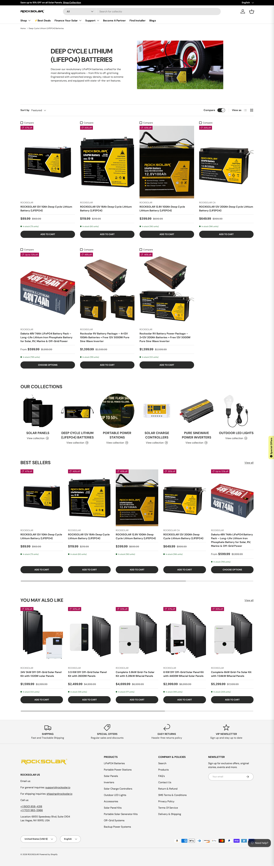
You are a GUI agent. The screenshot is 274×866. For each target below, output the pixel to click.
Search (162, 763)
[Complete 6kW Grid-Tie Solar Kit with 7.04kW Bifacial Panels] (232, 635)
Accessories (111, 801)
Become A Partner (114, 20)
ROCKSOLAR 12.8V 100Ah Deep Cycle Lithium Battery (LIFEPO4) (162, 208)
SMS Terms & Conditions (172, 795)
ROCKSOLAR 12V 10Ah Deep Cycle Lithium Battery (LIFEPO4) (46, 208)
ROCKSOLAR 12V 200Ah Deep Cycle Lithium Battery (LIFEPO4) (226, 208)
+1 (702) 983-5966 (31, 810)
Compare (209, 110)
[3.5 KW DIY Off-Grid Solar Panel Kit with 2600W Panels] (89, 635)
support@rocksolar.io (57, 787)
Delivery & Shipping (169, 814)
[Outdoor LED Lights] (236, 411)
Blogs (152, 20)
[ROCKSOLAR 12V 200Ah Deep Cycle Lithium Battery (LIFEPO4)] (226, 162)
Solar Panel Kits (113, 807)
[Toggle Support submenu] (98, 20)
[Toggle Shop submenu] (29, 20)
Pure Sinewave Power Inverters (196, 435)
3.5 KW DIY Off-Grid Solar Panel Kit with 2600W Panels (87, 674)
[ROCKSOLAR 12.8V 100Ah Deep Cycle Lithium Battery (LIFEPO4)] (167, 162)
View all (249, 462)
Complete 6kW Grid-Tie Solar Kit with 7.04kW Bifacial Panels (231, 674)
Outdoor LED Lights (236, 433)
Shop (23, 20)
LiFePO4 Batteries (114, 763)
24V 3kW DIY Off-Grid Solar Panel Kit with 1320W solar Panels (41, 674)
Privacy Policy (166, 801)
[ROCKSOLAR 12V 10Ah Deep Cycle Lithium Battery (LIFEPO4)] (47, 162)
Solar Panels (37, 433)
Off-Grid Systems (114, 820)
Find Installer (138, 20)
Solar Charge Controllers (157, 435)
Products (163, 769)
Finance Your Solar (66, 20)
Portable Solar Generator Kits (121, 814)
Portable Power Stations (117, 435)
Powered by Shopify (48, 854)
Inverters (109, 782)
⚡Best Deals (42, 20)
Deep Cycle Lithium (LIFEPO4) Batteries (46, 28)
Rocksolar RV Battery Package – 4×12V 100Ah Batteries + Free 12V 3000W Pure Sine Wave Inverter (104, 337)
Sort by (24, 110)
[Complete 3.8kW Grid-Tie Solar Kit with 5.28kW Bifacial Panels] (137, 635)
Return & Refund (167, 788)
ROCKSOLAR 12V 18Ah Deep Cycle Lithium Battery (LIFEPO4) (106, 208)
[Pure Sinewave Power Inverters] (196, 411)
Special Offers (271, 447)
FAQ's (161, 776)
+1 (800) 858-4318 (31, 806)
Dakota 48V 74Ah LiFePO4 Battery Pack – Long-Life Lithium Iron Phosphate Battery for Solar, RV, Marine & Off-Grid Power (46, 337)
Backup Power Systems (117, 826)
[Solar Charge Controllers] (157, 411)
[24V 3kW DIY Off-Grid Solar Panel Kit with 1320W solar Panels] (41, 635)
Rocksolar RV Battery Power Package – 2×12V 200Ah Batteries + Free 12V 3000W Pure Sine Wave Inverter (165, 337)
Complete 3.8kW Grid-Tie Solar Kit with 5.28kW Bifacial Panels (135, 674)
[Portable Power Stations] (117, 411)
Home (23, 28)
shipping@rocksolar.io (59, 793)
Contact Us (164, 782)
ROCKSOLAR (33, 854)
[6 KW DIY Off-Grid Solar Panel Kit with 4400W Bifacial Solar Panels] (184, 635)
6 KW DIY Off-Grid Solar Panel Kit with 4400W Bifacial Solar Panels (183, 674)
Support (90, 20)
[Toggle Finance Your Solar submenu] (80, 20)
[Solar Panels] (38, 411)
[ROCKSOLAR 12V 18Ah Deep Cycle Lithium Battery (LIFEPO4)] (107, 162)
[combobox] (142, 11)
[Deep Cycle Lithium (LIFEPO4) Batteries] (77, 411)
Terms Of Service (168, 807)
